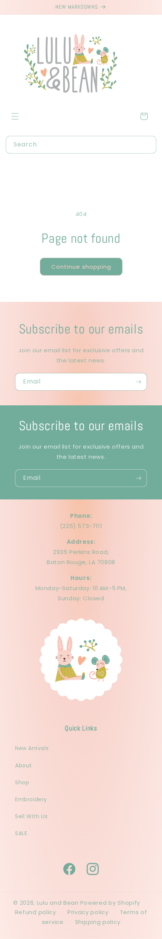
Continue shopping (81, 267)
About (23, 765)
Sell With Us (31, 816)
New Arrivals (32, 748)
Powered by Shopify (110, 903)
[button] (15, 116)
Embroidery (31, 799)
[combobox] (81, 144)
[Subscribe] (138, 382)
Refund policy (35, 912)
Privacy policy (88, 912)
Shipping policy (98, 922)
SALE (21, 833)
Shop (22, 782)
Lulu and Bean (58, 903)
